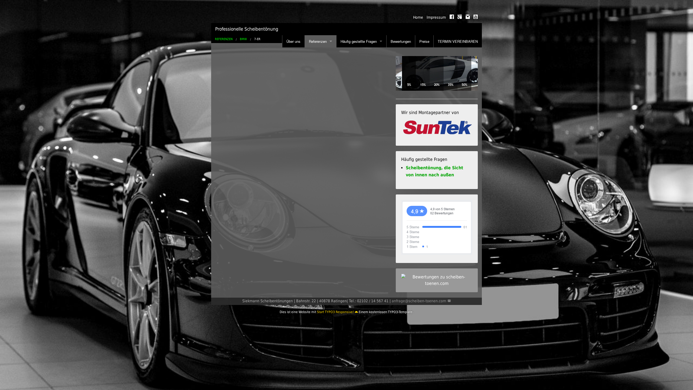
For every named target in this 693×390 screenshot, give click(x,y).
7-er (257, 39)
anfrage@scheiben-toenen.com (419, 301)
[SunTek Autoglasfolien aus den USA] (436, 128)
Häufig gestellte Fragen (359, 41)
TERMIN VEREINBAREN (458, 41)
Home (418, 17)
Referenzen (318, 41)
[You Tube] (475, 16)
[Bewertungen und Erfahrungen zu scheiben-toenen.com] (436, 279)
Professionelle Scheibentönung (246, 29)
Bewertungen (401, 41)
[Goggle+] (459, 16)
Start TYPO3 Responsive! (335, 312)
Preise (424, 41)
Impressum (436, 17)
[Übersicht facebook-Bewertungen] (436, 227)
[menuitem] (416, 18)
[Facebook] (452, 16)
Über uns (293, 41)
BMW (243, 39)
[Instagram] (468, 16)
